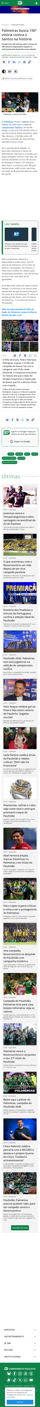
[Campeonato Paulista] (20, 9)
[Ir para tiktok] (14, 1380)
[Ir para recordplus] (9, 1380)
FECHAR (20, 1402)
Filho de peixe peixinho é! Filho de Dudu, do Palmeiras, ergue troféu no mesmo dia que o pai (19, 312)
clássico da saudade (9, 458)
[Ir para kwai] (25, 1373)
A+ (9, 71)
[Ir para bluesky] (9, 1373)
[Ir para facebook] (14, 1373)
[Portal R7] (20, 3)
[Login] (36, 3)
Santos (25, 121)
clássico (34, 454)
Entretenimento (14, 1336)
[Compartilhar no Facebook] (9, 62)
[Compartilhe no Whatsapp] (19, 62)
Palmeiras (8, 121)
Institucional (12, 1356)
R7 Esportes (5, 25)
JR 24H (7, 1343)
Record (8, 1349)
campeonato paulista (10, 462)
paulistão (21, 458)
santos (27, 454)
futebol (10, 454)
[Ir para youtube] (31, 1380)
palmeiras (19, 454)
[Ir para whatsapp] (25, 1380)
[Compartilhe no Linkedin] (14, 62)
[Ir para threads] (31, 1373)
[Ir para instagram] (20, 1373)
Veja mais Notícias (20, 1228)
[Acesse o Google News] (24, 62)
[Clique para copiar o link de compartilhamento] (29, 62)
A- (16, 71)
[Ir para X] (20, 1380)
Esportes (9, 1329)
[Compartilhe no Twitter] (3, 62)
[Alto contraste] (4, 71)
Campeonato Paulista (17, 25)
